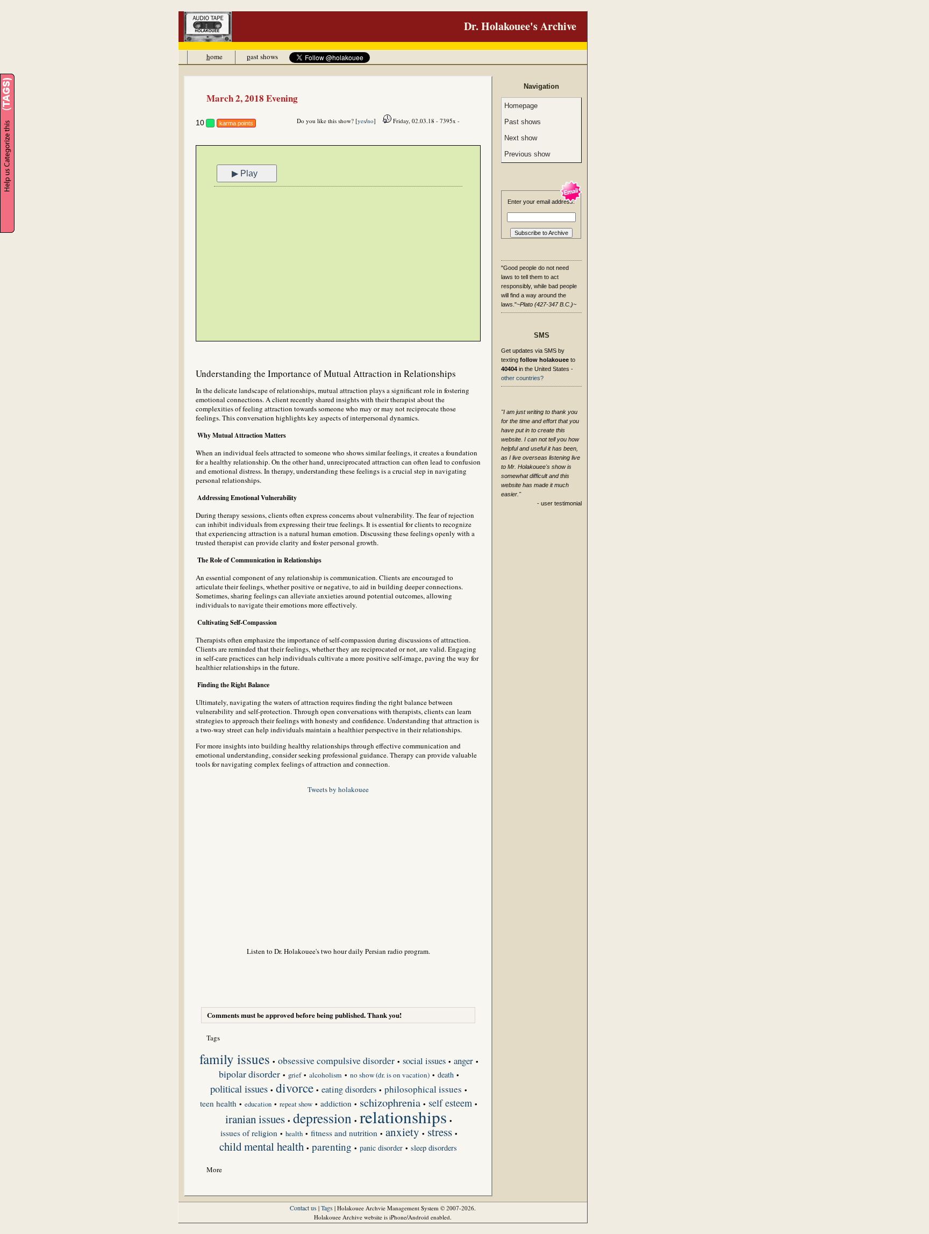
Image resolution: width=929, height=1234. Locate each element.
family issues (234, 1059)
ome (214, 56)
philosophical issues (423, 1090)
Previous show (527, 154)
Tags (327, 1207)
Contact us (303, 1207)
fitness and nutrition (344, 1133)
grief (294, 1075)
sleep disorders (434, 1148)
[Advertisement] (338, 265)
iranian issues (255, 1120)
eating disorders (348, 1090)
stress (439, 1133)
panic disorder (381, 1148)
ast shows (262, 56)
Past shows (522, 122)
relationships (403, 1117)
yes (362, 121)
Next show (520, 138)
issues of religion (248, 1133)
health (294, 1133)
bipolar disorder (249, 1074)
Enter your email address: (541, 201)
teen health (218, 1104)
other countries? (522, 378)
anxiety (402, 1133)
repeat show (296, 1104)
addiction (336, 1104)
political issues (239, 1090)
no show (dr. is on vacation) (390, 1075)
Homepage (521, 106)
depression (322, 1119)
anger (463, 1061)
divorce (294, 1088)
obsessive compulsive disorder (336, 1061)
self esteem (450, 1104)
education (258, 1104)
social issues (424, 1062)
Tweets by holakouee (338, 789)
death (446, 1075)
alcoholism (325, 1075)
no (370, 121)
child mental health (261, 1147)
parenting (332, 1147)
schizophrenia (390, 1103)
